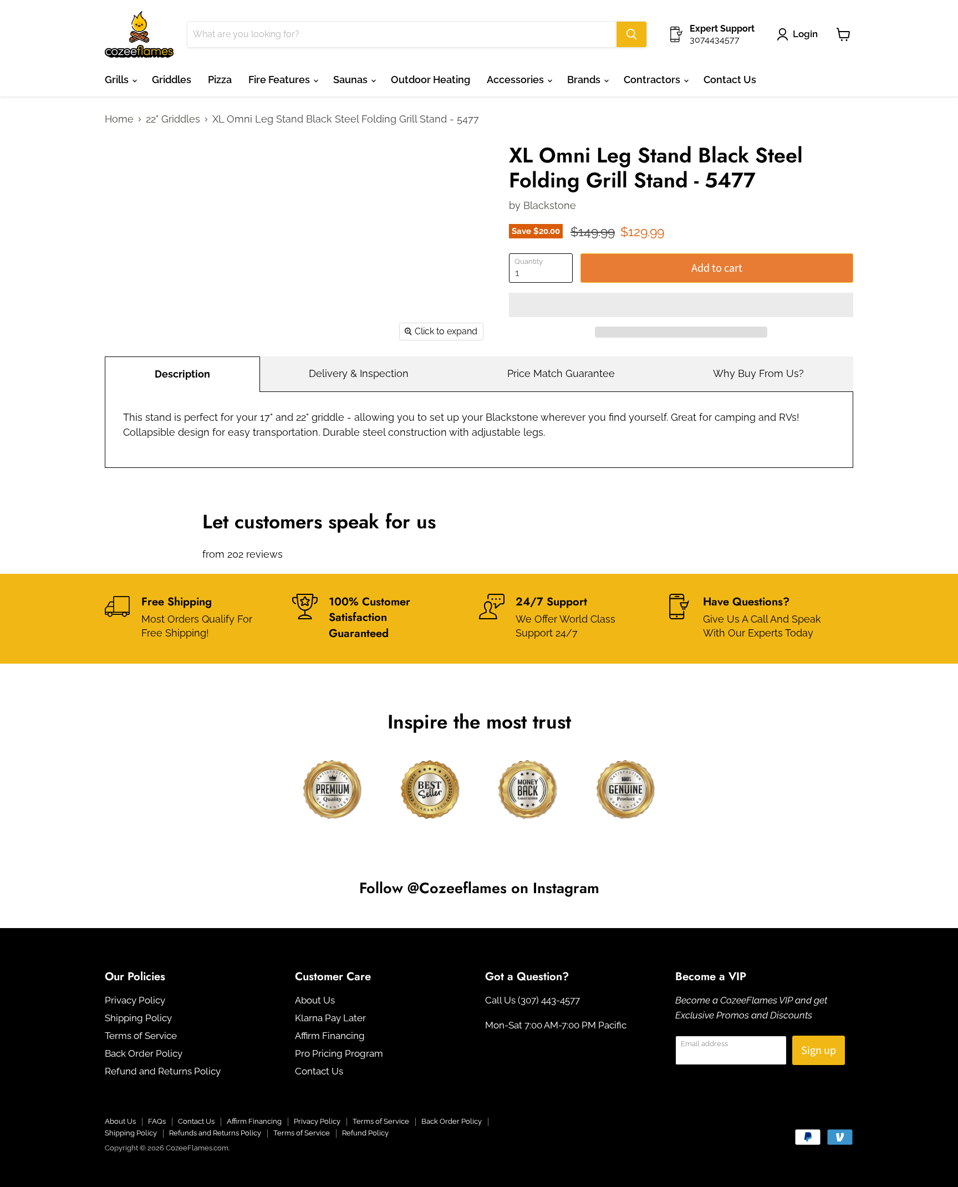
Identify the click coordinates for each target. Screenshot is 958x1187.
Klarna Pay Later (330, 1017)
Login (805, 33)
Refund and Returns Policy (163, 1071)
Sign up (818, 1050)
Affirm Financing (330, 1035)
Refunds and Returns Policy (215, 1133)
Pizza (220, 79)
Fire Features (280, 79)
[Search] (631, 34)
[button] (681, 305)
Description (182, 374)
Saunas (351, 79)
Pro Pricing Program (339, 1053)
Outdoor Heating (430, 79)
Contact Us (730, 79)
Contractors (653, 79)
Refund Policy (365, 1133)
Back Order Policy (143, 1053)
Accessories (516, 79)
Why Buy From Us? (758, 373)
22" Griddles (173, 119)
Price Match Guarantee (561, 373)
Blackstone (549, 205)
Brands (585, 79)
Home (119, 119)
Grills (118, 79)
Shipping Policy (138, 1017)
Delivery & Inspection (359, 373)
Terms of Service (141, 1035)
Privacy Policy (135, 1000)
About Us (315, 1000)
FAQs (157, 1121)
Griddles (171, 79)
